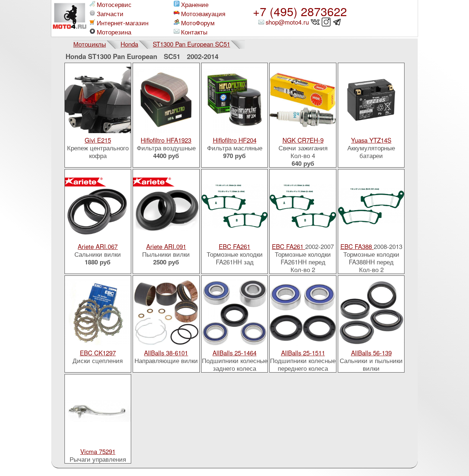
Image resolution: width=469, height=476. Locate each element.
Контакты (194, 32)
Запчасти (110, 14)
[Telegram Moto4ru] (337, 22)
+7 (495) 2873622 (300, 11)
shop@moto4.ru (287, 22)
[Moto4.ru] (69, 18)
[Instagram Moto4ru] (326, 22)
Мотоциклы (89, 44)
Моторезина (114, 32)
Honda (129, 44)
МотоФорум (198, 23)
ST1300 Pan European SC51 (191, 44)
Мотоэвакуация (203, 14)
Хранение (194, 4)
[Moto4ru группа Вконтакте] (315, 22)
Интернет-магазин (122, 23)
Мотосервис (114, 4)
